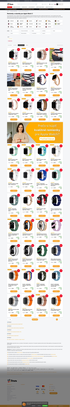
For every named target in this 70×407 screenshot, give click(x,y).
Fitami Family (8, 392)
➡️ (7, 322)
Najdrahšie (15, 45)
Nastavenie (33, 405)
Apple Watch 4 (41, 372)
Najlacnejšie (10, 45)
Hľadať (36, 4)
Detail (13, 95)
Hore (10, 319)
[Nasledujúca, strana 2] (59, 319)
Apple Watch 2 (50, 372)
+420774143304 (53, 388)
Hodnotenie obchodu (9, 391)
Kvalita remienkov (9, 390)
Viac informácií (28, 404)
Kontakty (8, 400)
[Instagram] (51, 390)
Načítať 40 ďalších (35, 319)
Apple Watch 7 (28, 372)
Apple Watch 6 (33, 372)
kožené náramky (53, 354)
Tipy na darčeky (9, 387)
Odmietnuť (39, 405)
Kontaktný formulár (53, 393)
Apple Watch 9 (9, 372)
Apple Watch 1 (55, 372)
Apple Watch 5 (37, 372)
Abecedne (26, 45)
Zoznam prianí (52, 4)
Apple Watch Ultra (14, 372)
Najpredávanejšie (21, 45)
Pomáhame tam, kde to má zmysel (11, 395)
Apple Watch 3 (10, 38)
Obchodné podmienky (10, 396)
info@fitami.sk (53, 386)
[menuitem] (9, 7)
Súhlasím (45, 405)
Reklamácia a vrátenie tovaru (10, 386)
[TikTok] (53, 390)
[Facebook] (50, 390)
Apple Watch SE (19, 372)
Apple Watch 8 (24, 372)
